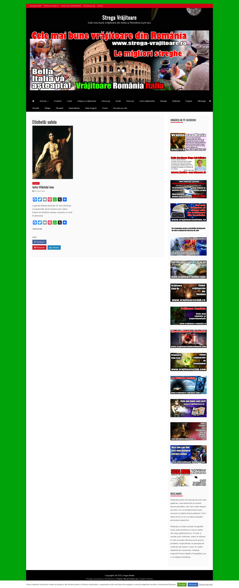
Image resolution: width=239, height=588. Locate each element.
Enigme (189, 101)
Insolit (118, 101)
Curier (69, 101)
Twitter (54, 242)
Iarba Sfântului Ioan (43, 187)
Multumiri (176, 101)
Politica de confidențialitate (71, 6)
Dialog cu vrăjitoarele (87, 101)
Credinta (57, 101)
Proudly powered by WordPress (100, 579)
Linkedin (55, 247)
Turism (105, 108)
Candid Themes (146, 579)
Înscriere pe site (89, 6)
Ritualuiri (59, 108)
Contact (100, 6)
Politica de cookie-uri (51, 6)
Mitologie (202, 101)
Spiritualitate (74, 108)
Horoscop (106, 101)
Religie (47, 108)
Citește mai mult (37, 229)
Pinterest (40, 247)
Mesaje (163, 101)
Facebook (40, 242)
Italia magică (90, 108)
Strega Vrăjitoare (119, 17)
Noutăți (35, 108)
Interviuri (130, 101)
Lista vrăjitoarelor (147, 101)
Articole (43, 101)
